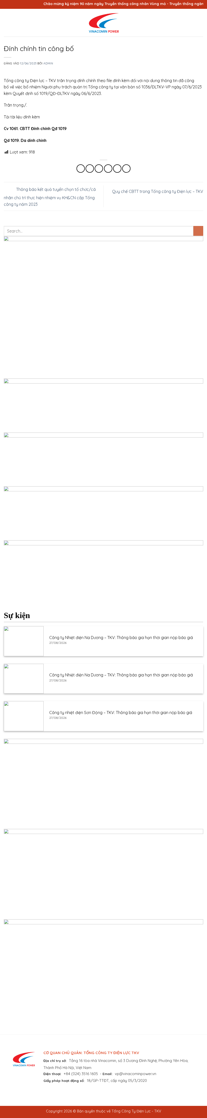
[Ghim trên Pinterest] (117, 168)
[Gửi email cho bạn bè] (108, 168)
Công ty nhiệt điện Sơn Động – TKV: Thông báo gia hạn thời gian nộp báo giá (120, 712)
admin (48, 63)
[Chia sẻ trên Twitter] (99, 168)
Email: (107, 1074)
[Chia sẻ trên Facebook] (90, 168)
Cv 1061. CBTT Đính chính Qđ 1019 (35, 128)
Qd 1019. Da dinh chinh (25, 140)
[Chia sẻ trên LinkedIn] (126, 168)
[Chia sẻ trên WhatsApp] (80, 168)
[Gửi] (198, 231)
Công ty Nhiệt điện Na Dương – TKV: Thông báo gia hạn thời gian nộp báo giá (121, 637)
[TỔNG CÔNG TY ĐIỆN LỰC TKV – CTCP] (103, 23)
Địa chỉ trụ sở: (55, 1060)
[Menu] (7, 22)
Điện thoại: (52, 1074)
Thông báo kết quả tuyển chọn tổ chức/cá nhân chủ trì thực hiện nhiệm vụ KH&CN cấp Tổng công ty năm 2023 (50, 197)
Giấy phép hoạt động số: (64, 1080)
